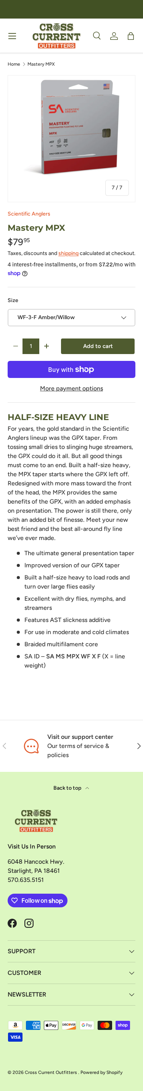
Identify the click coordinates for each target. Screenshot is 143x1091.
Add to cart (98, 346)
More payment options (71, 388)
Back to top (67, 788)
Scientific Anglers (29, 214)
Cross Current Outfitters (51, 1072)
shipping (68, 253)
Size (13, 300)
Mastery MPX (41, 64)
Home (14, 64)
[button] (130, 36)
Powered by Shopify (101, 1072)
